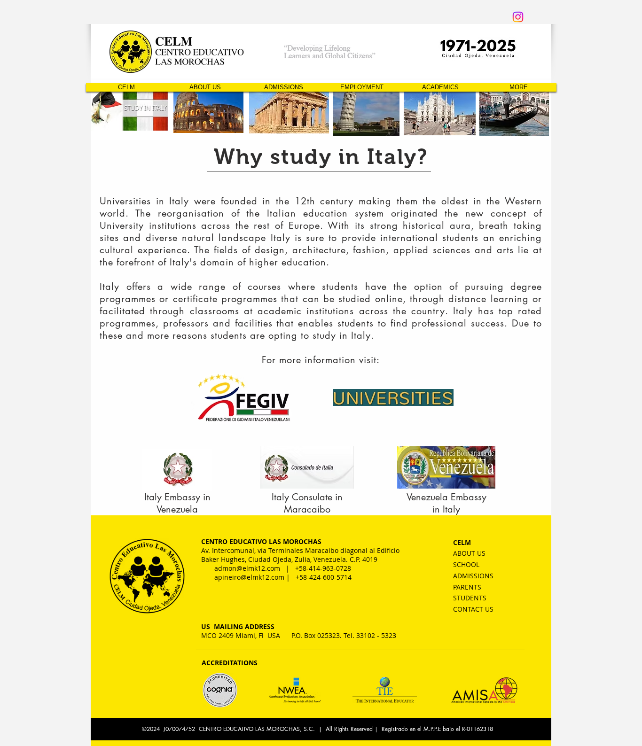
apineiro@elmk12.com (249, 577)
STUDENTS (469, 597)
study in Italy (342, 335)
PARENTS (467, 587)
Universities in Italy (144, 201)
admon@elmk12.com (247, 568)
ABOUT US (469, 553)
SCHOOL (466, 564)
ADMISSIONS (473, 575)
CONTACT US (473, 609)
